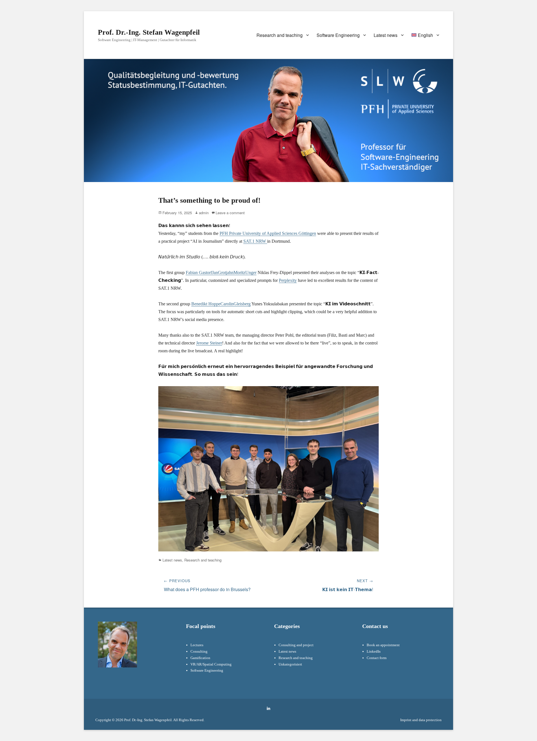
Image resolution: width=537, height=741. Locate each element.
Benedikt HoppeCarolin (212, 303)
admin (204, 212)
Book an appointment (383, 645)
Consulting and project (296, 645)
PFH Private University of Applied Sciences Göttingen (268, 233)
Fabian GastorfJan (202, 272)
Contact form (377, 658)
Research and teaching (279, 35)
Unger (250, 272)
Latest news (385, 35)
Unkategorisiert (290, 664)
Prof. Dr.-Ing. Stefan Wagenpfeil (149, 32)
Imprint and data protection (421, 720)
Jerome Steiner (209, 343)
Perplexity (288, 280)
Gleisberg (242, 303)
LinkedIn (374, 651)
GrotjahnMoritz (231, 272)
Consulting (199, 651)
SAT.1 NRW (255, 241)
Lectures (196, 645)
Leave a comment (230, 212)
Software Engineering (338, 35)
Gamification (200, 658)
